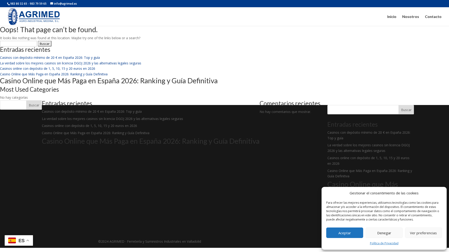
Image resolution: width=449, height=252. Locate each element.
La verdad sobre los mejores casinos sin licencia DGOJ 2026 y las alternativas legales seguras (70, 63)
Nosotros (410, 17)
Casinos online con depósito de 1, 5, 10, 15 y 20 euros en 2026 (47, 68)
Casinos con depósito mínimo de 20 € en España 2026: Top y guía (50, 57)
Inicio (391, 17)
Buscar (34, 105)
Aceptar (344, 233)
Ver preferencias (423, 233)
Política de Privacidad (384, 243)
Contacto (433, 17)
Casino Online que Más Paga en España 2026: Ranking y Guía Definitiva (54, 74)
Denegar (384, 233)
